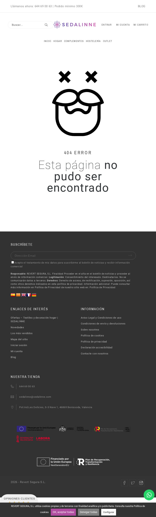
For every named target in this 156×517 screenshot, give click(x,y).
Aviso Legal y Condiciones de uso (101, 317)
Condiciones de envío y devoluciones (103, 323)
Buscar (48, 25)
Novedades (17, 327)
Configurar (108, 512)
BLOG (141, 6)
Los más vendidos (22, 333)
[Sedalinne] (74, 25)
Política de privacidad (94, 341)
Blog (13, 357)
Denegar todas (88, 512)
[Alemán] (34, 296)
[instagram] (141, 482)
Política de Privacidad (102, 287)
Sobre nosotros (90, 329)
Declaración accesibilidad (96, 347)
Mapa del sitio (19, 339)
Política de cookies (92, 335)
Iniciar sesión (19, 345)
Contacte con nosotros (94, 353)
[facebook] (124, 482)
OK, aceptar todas (63, 512)
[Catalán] (18, 296)
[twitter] (132, 482)
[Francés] (29, 296)
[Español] (13, 296)
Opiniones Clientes (19, 498)
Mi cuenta (17, 351)
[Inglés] (24, 296)
